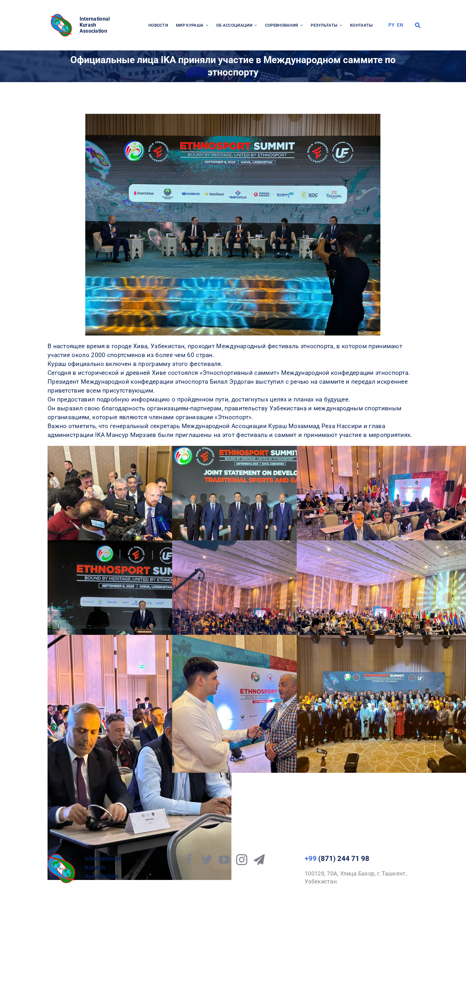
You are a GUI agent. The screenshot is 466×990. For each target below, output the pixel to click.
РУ (391, 25)
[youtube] (224, 859)
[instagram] (241, 859)
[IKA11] (61, 857)
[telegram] (259, 859)
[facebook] (189, 859)
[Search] (417, 25)
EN (400, 25)
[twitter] (206, 859)
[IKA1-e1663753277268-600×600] (62, 15)
